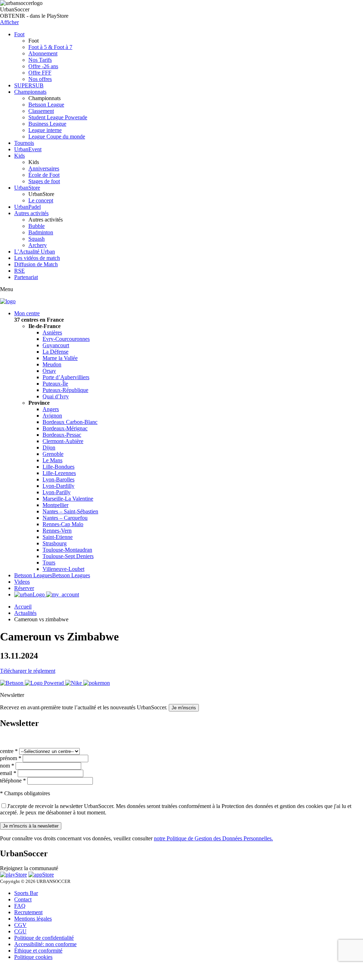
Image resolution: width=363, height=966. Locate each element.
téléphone (13, 780)
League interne (45, 130)
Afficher (9, 22)
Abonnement (42, 53)
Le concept (40, 200)
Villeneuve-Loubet (63, 569)
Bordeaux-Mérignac (65, 428)
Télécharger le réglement (27, 671)
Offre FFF (39, 73)
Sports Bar (26, 893)
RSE (19, 271)
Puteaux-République (65, 390)
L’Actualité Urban (34, 252)
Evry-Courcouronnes (66, 339)
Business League (47, 124)
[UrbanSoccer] (8, 301)
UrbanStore (27, 188)
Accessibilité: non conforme (45, 944)
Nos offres (40, 79)
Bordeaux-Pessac (62, 435)
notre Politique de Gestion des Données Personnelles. (213, 838)
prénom (10, 758)
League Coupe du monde (56, 136)
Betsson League (46, 105)
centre (9, 751)
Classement (41, 111)
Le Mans (52, 460)
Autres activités (31, 213)
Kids (19, 156)
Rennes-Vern (57, 531)
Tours (49, 563)
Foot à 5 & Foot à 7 (50, 47)
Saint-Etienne (58, 537)
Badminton (40, 232)
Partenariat (26, 277)
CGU (20, 931)
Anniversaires (43, 168)
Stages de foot (44, 181)
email (8, 773)
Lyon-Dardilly (58, 486)
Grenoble (53, 454)
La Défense (55, 352)
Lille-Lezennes (59, 473)
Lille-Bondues (58, 467)
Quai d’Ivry (56, 396)
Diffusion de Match (36, 264)
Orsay (49, 371)
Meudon (52, 364)
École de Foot (44, 175)
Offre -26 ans (43, 66)
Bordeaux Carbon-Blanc (70, 422)
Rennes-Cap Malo (63, 524)
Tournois (24, 143)
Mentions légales (33, 919)
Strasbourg (55, 543)
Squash (36, 239)
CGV (20, 925)
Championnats (30, 92)
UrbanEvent (27, 149)
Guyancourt (56, 345)
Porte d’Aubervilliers (66, 377)
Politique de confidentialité (44, 938)
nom (7, 766)
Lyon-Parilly (57, 492)
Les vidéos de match (37, 258)
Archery (37, 245)
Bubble (36, 226)
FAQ (20, 906)
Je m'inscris (184, 707)
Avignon (52, 416)
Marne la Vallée (60, 358)
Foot (19, 34)
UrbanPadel (27, 207)
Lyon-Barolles (58, 479)
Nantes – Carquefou (65, 518)
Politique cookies (33, 957)
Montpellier (55, 505)
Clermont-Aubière (63, 441)
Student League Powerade (57, 117)
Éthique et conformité (38, 951)
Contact (23, 899)
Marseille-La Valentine (68, 499)
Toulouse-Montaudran (67, 550)
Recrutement (28, 912)
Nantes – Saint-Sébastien (70, 511)
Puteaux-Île (55, 384)
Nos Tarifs (40, 60)
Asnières (52, 332)
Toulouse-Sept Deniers (68, 556)
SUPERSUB (29, 85)
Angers (51, 409)
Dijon (49, 447)
